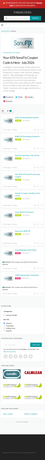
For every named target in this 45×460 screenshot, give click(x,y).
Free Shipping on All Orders (26, 250)
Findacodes (22, 12)
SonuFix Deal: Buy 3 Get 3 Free (27, 155)
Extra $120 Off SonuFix (24, 212)
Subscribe (36, 345)
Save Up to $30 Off (22, 231)
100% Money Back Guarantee (27, 275)
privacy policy (11, 351)
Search (35, 18)
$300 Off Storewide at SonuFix (27, 136)
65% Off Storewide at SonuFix (27, 117)
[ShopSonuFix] (22, 43)
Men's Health (8, 414)
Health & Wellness (31, 414)
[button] (8, 97)
